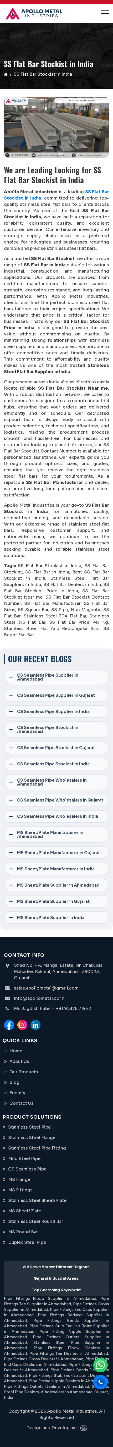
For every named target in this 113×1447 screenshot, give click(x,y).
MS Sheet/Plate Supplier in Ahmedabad (58, 885)
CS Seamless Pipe (27, 1169)
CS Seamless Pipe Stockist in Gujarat (56, 747)
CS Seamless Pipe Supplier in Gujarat (56, 695)
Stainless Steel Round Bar (35, 1221)
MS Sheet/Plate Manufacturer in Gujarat (58, 852)
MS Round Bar (23, 1232)
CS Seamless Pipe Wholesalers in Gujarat (60, 800)
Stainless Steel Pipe (29, 1127)
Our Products (23, 1072)
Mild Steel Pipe (24, 1158)
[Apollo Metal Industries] (33, 14)
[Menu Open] (105, 13)
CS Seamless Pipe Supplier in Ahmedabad (47, 677)
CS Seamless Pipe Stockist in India (53, 763)
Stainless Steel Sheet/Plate (37, 1200)
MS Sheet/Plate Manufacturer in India (56, 868)
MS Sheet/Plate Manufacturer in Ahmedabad (50, 834)
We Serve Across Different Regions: (56, 1266)
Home (15, 1051)
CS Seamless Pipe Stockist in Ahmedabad (47, 729)
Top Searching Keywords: (56, 1290)
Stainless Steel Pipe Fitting (37, 1148)
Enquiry (17, 1093)
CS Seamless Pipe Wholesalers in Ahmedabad (52, 782)
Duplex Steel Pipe (27, 1242)
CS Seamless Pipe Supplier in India (53, 711)
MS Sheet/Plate (24, 1211)
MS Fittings (20, 1190)
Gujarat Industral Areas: (56, 1278)
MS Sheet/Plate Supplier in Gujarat (53, 901)
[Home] (6, 74)
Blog (14, 1082)
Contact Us (21, 1103)
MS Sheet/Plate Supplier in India (50, 917)
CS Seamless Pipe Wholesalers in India (57, 816)
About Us (19, 1061)
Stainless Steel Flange (31, 1137)
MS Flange (19, 1179)
